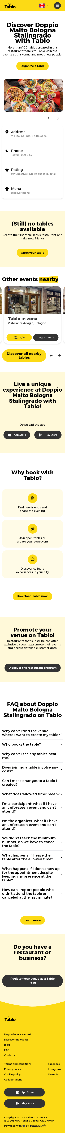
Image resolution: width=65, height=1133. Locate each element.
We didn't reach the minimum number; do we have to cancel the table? (29, 842)
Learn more (32, 920)
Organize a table (32, 66)
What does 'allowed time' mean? (30, 794)
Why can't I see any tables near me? (29, 756)
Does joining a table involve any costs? (30, 769)
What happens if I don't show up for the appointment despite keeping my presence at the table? (31, 874)
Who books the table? (21, 744)
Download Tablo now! (32, 596)
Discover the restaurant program (33, 667)
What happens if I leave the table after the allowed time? (27, 857)
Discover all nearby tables (24, 356)
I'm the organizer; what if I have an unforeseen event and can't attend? (30, 825)
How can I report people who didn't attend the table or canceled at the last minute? (28, 893)
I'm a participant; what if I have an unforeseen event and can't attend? (29, 807)
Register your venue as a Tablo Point (32, 981)
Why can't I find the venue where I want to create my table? (31, 733)
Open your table (32, 252)
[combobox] (44, 5)
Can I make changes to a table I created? (29, 783)
